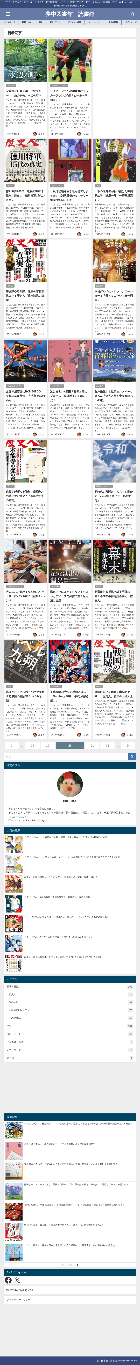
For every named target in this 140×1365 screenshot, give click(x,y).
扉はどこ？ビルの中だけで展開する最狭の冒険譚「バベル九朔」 (25, 696)
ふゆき (41, 134)
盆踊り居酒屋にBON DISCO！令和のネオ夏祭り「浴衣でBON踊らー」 (25, 396)
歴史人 (10, 185)
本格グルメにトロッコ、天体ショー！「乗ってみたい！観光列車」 (114, 295)
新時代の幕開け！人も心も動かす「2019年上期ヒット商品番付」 (114, 496)
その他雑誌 (56, 686)
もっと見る (68, 1265)
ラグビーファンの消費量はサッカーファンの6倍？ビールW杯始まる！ (69, 95)
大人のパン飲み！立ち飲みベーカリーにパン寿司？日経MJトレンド (25, 596)
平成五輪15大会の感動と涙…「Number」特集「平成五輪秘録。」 (69, 696)
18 (32, 745)
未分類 (69, 1058)
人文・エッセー (69, 1050)
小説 (98, 185)
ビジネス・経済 (69, 1042)
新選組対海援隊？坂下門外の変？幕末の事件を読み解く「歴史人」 (114, 596)
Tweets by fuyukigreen (19, 1290)
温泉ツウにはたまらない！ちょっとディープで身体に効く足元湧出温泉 (69, 596)
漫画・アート (57, 185)
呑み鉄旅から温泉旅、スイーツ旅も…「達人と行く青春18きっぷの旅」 (114, 396)
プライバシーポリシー (19, 1299)
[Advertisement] (114, 75)
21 (92, 745)
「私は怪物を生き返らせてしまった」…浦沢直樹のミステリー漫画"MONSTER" (69, 195)
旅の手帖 (11, 85)
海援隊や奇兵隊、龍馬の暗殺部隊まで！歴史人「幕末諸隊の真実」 (25, 295)
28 (128, 745)
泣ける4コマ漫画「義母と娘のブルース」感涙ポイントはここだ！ (69, 396)
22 (107, 745)
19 (47, 745)
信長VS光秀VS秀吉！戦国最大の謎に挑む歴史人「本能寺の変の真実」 (25, 496)
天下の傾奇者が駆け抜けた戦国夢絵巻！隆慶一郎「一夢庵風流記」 (114, 195)
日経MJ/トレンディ (59, 85)
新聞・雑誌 (69, 986)
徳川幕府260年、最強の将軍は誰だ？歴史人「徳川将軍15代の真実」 (25, 195)
